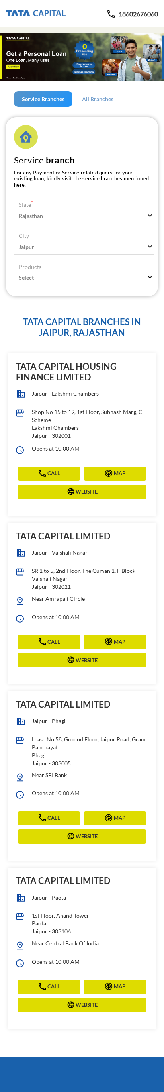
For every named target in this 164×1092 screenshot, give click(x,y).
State (26, 204)
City (24, 235)
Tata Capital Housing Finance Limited (66, 371)
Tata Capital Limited (63, 536)
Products (30, 266)
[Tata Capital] (36, 14)
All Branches (97, 99)
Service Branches (43, 99)
